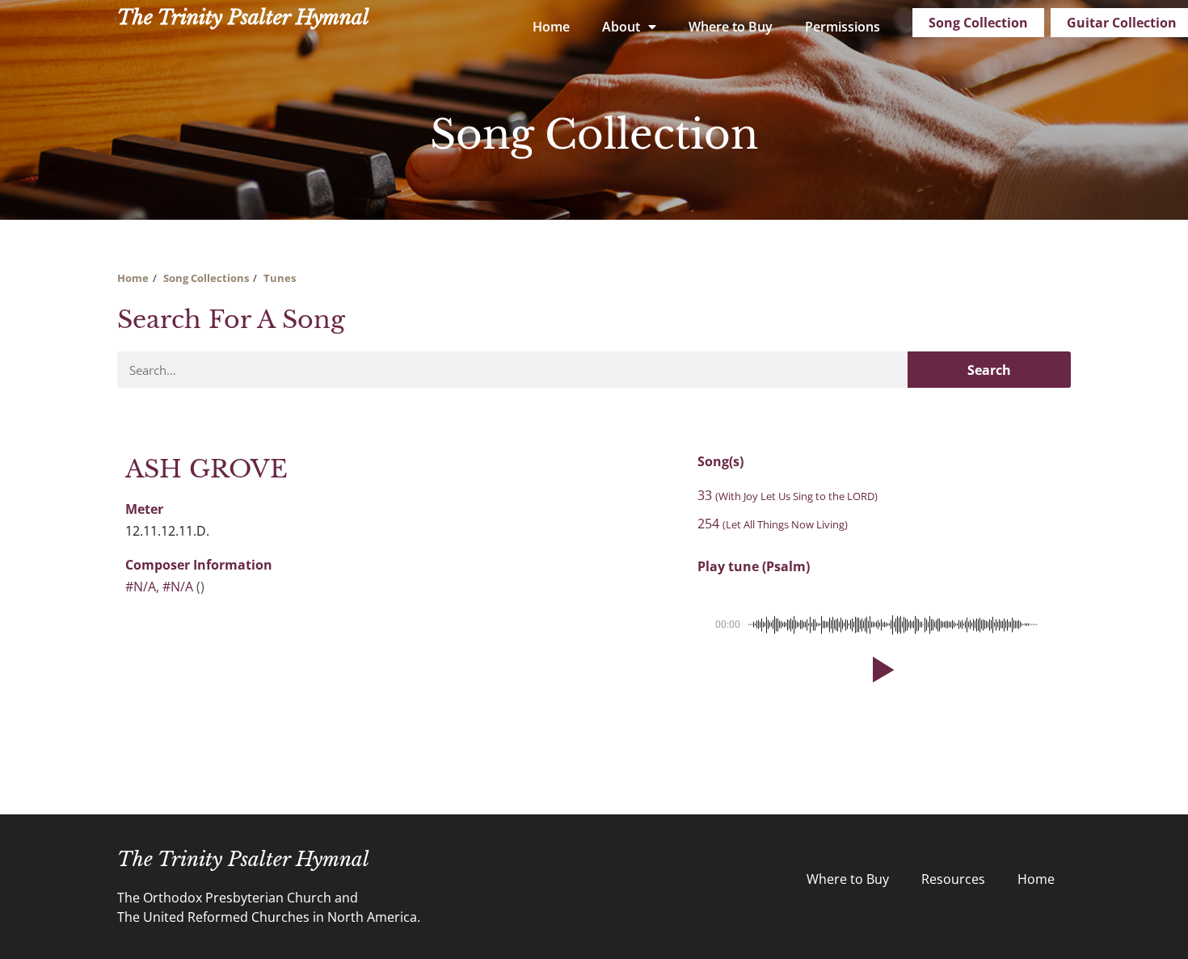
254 (772, 523)
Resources (953, 879)
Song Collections (206, 278)
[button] (880, 670)
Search (989, 370)
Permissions (842, 27)
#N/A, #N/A (159, 586)
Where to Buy (731, 27)
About (621, 27)
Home (551, 27)
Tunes (279, 278)
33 (787, 495)
